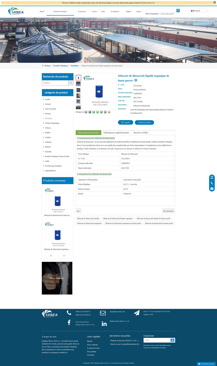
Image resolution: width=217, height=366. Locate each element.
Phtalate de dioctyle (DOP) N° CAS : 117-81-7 (125, 341)
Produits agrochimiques (53, 166)
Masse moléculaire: (124, 97)
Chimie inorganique (52, 123)
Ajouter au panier (144, 122)
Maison (89, 341)
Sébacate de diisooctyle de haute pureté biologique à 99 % (57, 215)
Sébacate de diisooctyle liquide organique (118, 218)
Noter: (120, 89)
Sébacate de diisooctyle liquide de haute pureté (153, 218)
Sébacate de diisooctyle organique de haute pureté (123, 223)
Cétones (48, 128)
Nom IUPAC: (122, 105)
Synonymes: (122, 109)
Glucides (48, 152)
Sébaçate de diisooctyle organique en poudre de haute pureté (57, 249)
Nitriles (47, 133)
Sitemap (131, 363)
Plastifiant (48, 118)
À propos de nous (93, 348)
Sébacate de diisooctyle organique (89, 223)
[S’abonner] (172, 340)
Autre (47, 161)
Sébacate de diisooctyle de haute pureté (159, 223)
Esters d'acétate (50, 109)
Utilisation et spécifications (116, 132)
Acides (47, 99)
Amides (48, 137)
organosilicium (50, 171)
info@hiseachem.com (147, 3)
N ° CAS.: (121, 85)
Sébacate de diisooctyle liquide (88, 218)
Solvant (48, 114)
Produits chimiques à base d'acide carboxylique (59, 156)
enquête (127, 122)
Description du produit (88, 132)
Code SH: (121, 101)
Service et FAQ (141, 132)
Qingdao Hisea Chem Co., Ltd (119, 321)
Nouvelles (90, 355)
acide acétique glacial (167, 14)
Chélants (48, 142)
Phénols (48, 147)
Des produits (91, 352)
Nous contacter (92, 345)
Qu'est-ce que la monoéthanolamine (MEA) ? (125, 344)
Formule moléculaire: (125, 93)
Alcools (48, 104)
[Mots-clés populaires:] (178, 10)
